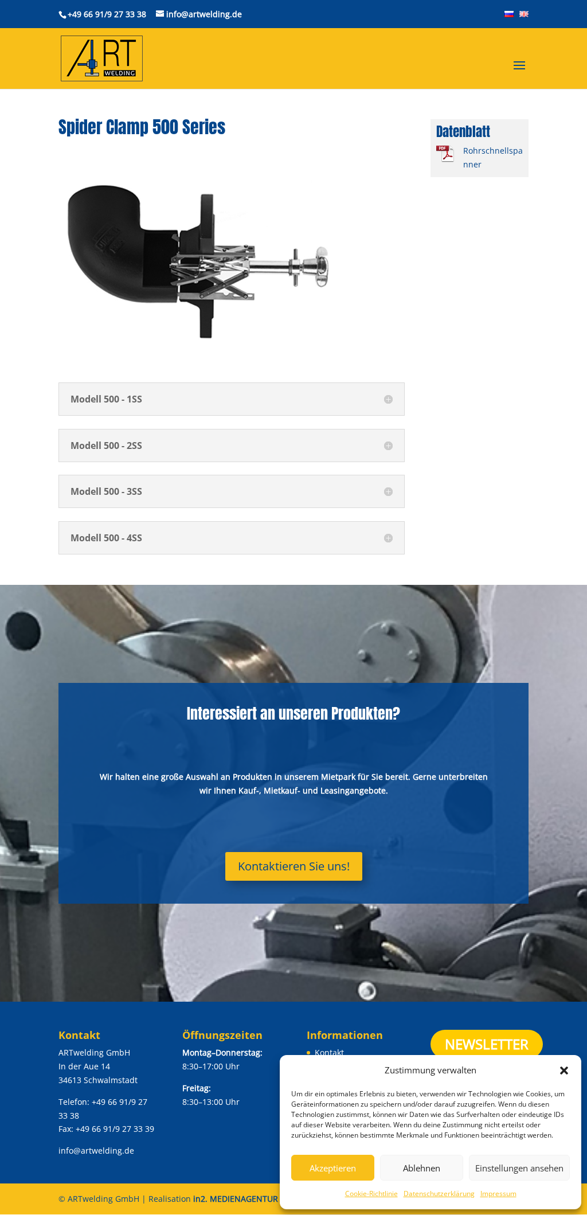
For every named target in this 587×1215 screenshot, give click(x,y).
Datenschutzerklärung (439, 1193)
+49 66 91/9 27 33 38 (107, 14)
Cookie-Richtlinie (371, 1193)
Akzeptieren (333, 1168)
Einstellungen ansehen (519, 1168)
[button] (564, 1070)
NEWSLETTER (487, 1043)
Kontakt (329, 1052)
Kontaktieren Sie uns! (294, 866)
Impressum (498, 1193)
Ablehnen (421, 1168)
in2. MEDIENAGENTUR (235, 1198)
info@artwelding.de (96, 1150)
